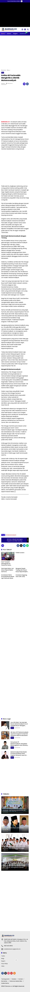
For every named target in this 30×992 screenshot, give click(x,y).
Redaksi (3, 83)
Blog (3, 72)
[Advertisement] (15, 52)
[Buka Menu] (25, 29)
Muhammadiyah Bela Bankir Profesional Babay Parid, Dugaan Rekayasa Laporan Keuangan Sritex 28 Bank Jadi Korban (19, 755)
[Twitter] (21, 545)
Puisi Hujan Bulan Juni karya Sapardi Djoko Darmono (7, 570)
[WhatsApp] (27, 545)
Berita (12, 727)
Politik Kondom (20, 552)
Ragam (3, 961)
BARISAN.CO (5, 122)
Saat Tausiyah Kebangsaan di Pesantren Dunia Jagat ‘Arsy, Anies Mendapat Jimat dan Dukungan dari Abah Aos (7, 563)
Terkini (3, 956)
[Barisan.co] (9, 29)
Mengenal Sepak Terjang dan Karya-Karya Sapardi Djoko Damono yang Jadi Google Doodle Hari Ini (22, 570)
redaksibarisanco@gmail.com (12, 949)
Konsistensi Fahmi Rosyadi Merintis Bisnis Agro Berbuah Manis (7, 576)
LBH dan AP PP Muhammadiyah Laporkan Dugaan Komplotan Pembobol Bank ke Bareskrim (19, 733)
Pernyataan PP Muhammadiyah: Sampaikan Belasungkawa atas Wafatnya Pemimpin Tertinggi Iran (19, 744)
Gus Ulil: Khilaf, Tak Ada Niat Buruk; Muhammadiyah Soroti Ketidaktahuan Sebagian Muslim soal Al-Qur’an (19, 725)
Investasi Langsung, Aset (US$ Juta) (21, 575)
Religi (2, 958)
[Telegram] (24, 545)
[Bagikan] (27, 84)
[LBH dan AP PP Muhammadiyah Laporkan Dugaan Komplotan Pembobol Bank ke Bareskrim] (5, 735)
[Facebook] (18, 545)
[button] (22, 29)
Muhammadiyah (11, 535)
